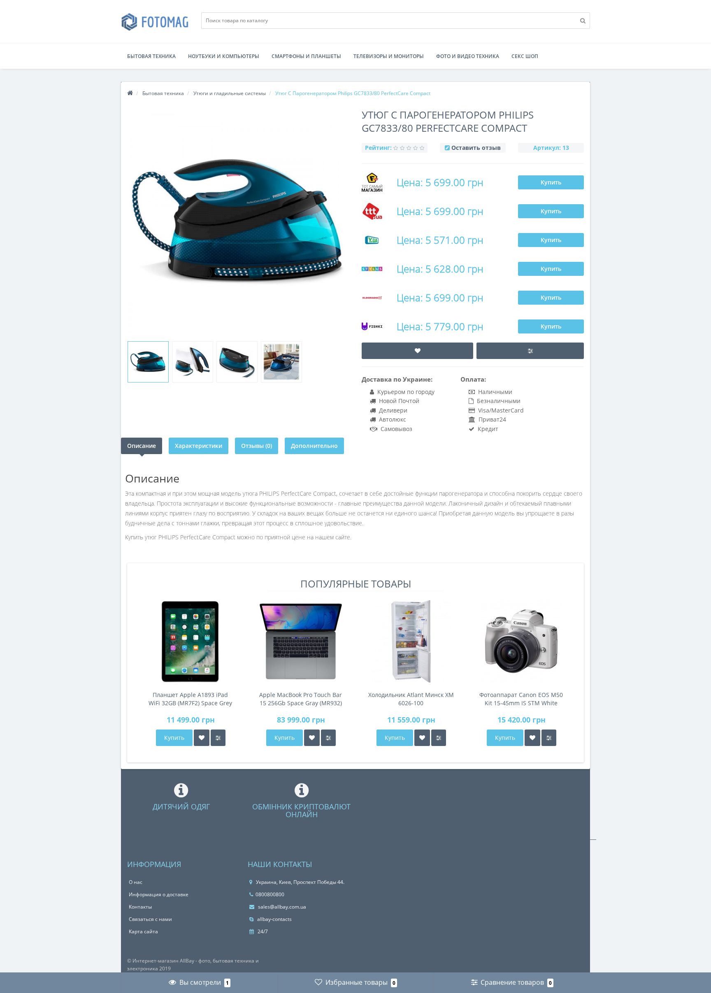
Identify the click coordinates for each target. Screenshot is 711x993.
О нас (135, 882)
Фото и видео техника (467, 56)
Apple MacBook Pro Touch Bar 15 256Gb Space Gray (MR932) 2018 (300, 699)
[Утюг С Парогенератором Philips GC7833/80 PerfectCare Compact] (148, 361)
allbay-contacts (274, 919)
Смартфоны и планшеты (306, 56)
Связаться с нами (150, 919)
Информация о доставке (158, 894)
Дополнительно (314, 446)
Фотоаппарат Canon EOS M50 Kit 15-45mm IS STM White (521, 699)
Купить (551, 182)
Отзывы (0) (256, 446)
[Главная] (130, 93)
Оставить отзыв (476, 148)
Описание (141, 446)
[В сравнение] (218, 738)
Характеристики (198, 446)
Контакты (140, 906)
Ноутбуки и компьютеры (223, 56)
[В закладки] (201, 738)
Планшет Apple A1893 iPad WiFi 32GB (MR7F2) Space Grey (190, 699)
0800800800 (270, 894)
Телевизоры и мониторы (388, 56)
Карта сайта (143, 931)
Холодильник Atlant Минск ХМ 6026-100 (411, 699)
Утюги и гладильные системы (229, 93)
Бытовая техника (151, 56)
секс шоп (524, 56)
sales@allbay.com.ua (281, 906)
